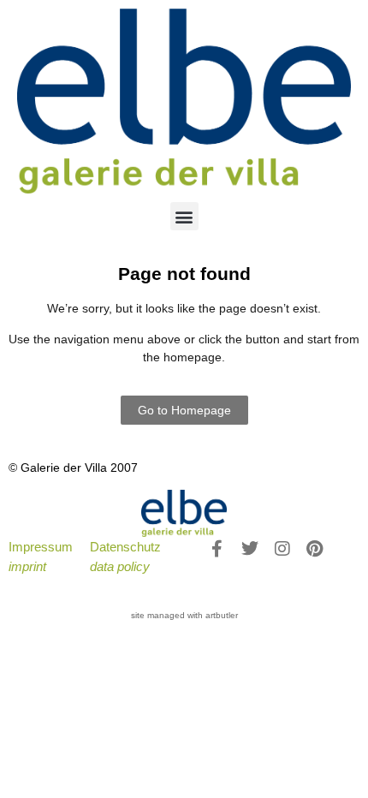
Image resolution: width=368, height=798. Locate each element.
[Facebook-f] (217, 549)
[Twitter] (250, 549)
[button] (184, 216)
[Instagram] (282, 549)
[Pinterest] (315, 549)
